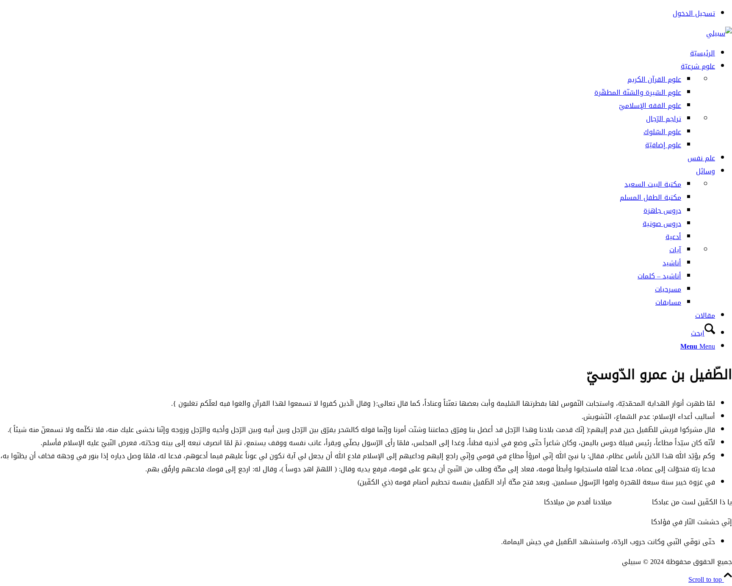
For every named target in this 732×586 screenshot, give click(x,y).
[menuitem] (357, 13)
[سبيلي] (719, 33)
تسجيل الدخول (694, 13)
